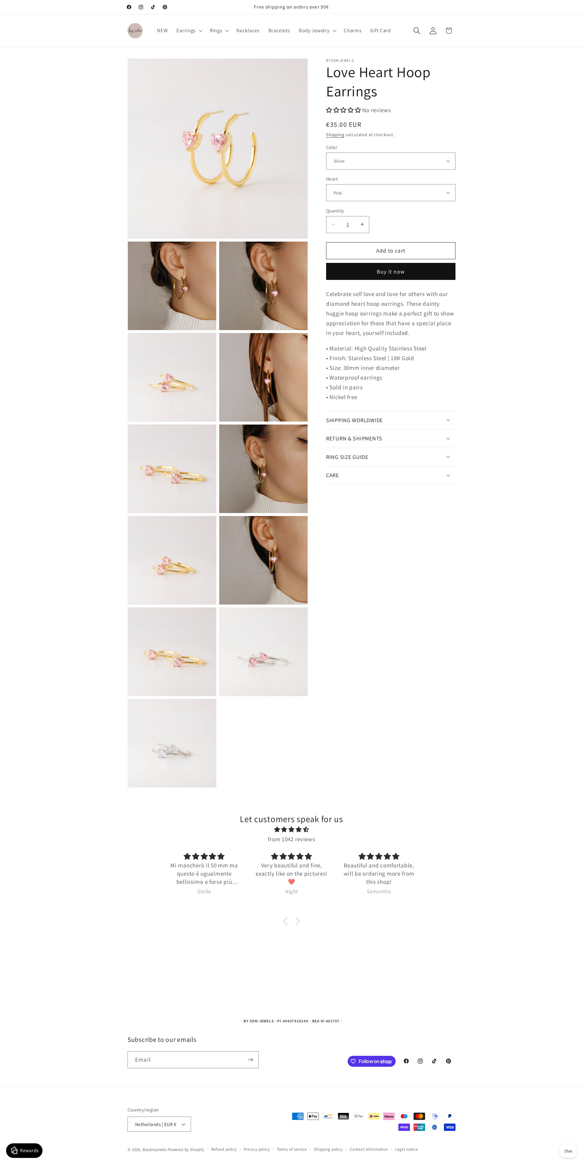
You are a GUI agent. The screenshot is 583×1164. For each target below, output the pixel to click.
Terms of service (292, 1149)
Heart (332, 178)
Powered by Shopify (186, 1149)
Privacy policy (257, 1149)
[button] (189, 30)
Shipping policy (328, 1149)
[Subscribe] (250, 1059)
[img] (291, 829)
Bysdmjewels (154, 1149)
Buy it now (391, 271)
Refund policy (224, 1149)
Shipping (335, 134)
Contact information (369, 1149)
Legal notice (406, 1149)
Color (331, 147)
